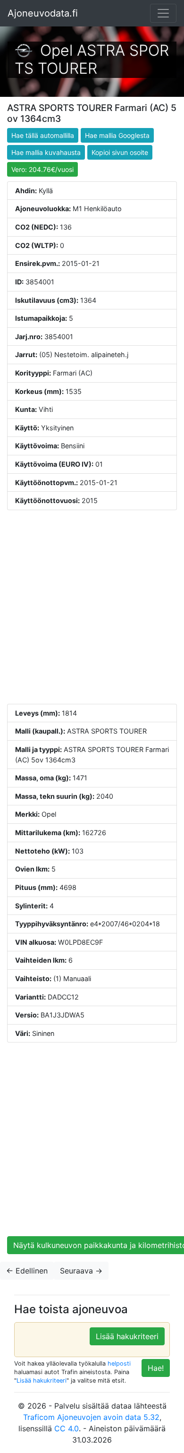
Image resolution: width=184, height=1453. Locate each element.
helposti (119, 1363)
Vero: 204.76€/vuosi (42, 169)
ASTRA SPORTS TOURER (92, 59)
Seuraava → (81, 1270)
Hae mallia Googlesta (117, 135)
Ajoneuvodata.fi (43, 13)
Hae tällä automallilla (42, 135)
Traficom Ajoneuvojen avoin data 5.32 (91, 1417)
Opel (56, 50)
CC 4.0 (66, 1428)
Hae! (156, 1368)
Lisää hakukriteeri (127, 1336)
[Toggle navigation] (163, 13)
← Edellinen (27, 1270)
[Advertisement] (92, 607)
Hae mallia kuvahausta (46, 152)
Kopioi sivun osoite (120, 152)
